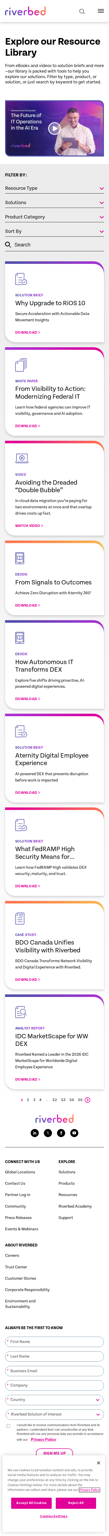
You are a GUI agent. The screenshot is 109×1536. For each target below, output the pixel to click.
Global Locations (20, 1172)
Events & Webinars (21, 1229)
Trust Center (16, 1267)
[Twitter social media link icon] (48, 1133)
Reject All (76, 1503)
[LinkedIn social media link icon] (35, 1133)
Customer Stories (20, 1278)
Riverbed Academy (75, 1206)
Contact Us (15, 1183)
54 (71, 1100)
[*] (54, 1336)
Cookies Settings (53, 1516)
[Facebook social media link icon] (61, 1133)
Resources (68, 1195)
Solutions (67, 1172)
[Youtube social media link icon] (74, 1133)
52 (54, 1100)
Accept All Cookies (31, 1503)
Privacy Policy (43, 1439)
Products (67, 1183)
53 (63, 1100)
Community (15, 1206)
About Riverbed (21, 1245)
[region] (54, 1493)
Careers (12, 1255)
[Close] (98, 1462)
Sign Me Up (54, 1453)
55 (80, 1100)
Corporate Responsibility (27, 1290)
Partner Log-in (17, 1195)
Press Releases (18, 1217)
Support (66, 1217)
